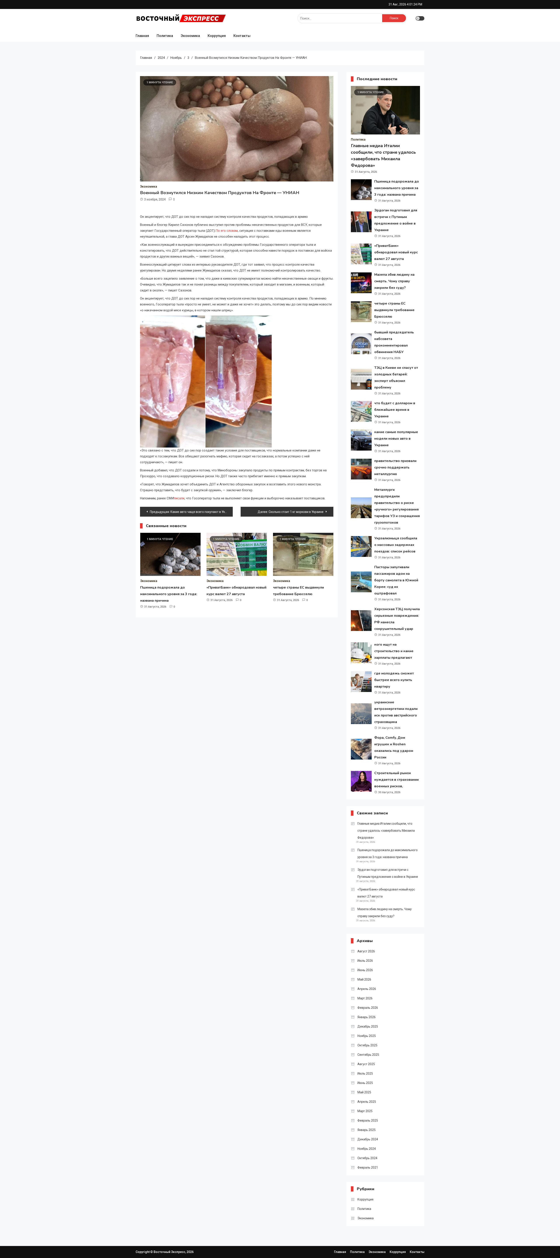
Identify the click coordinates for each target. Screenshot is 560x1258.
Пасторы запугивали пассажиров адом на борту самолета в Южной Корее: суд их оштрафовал (396, 580)
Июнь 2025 (365, 1083)
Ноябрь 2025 (366, 1036)
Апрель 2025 (366, 1101)
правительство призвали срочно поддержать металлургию (395, 467)
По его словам (226, 231)
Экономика (190, 36)
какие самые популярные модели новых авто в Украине (396, 439)
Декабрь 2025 (367, 1026)
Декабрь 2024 (367, 1139)
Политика (165, 36)
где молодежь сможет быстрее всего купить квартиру (394, 680)
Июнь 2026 (365, 970)
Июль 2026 (365, 960)
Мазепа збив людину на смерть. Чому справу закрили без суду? (394, 281)
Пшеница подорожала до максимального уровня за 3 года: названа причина (168, 594)
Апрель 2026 (366, 989)
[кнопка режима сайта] (420, 18)
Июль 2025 (365, 1073)
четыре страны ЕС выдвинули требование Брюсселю (394, 310)
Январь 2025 (366, 1130)
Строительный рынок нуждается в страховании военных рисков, (396, 780)
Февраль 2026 (367, 1007)
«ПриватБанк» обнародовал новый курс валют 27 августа (396, 252)
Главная (142, 36)
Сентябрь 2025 (368, 1054)
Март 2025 (365, 1111)
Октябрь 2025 (367, 1045)
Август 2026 (366, 951)
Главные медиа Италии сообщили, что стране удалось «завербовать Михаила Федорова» (386, 830)
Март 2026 (365, 998)
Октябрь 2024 (367, 1158)
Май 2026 (364, 979)
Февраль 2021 (367, 1167)
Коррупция (217, 36)
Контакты (241, 36)
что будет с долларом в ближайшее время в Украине (394, 410)
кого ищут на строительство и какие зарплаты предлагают (393, 651)
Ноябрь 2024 (366, 1148)
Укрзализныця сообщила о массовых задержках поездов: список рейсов (395, 545)
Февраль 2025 (367, 1120)
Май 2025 (364, 1092)
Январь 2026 (366, 1017)
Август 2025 (366, 1064)
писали (179, 498)
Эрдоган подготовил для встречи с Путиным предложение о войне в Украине (387, 873)
